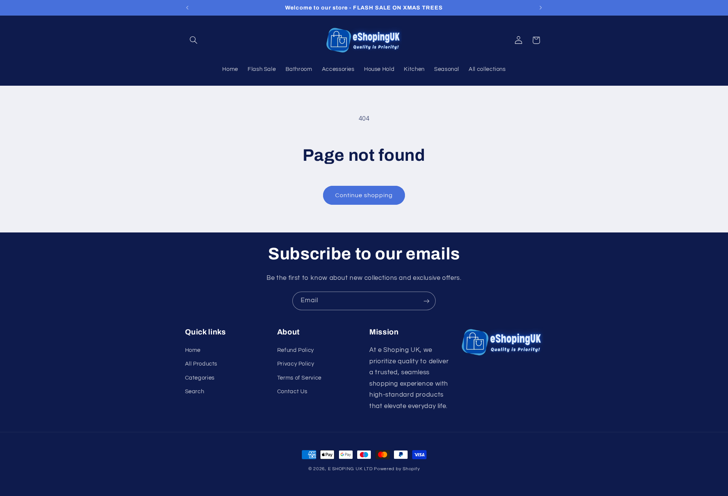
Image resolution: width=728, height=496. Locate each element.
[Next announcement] (540, 7)
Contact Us (292, 391)
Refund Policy (295, 350)
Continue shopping (364, 195)
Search (194, 391)
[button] (193, 40)
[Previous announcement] (187, 7)
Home (193, 350)
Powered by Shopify (397, 469)
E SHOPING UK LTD (350, 469)
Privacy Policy (295, 364)
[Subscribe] (426, 301)
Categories (200, 378)
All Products (201, 364)
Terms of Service (299, 378)
